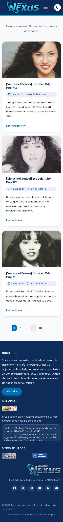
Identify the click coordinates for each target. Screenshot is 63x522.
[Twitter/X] (23, 488)
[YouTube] (39, 488)
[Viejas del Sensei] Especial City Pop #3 (28, 86)
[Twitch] (48, 488)
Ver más (12, 391)
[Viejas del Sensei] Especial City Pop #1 (28, 275)
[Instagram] (31, 488)
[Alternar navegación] (45, 7)
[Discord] (56, 488)
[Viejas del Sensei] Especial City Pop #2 (28, 180)
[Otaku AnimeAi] (16, 456)
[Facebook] (14, 488)
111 (40, 328)
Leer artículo (14, 125)
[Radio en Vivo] (46, 456)
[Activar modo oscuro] (57, 7)
